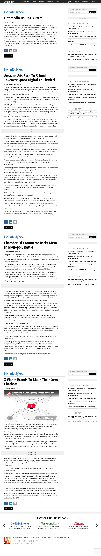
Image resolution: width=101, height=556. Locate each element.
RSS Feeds (43, 537)
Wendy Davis (10, 251)
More (57, 2)
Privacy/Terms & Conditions (61, 537)
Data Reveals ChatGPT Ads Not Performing (81, 45)
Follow (93, 2)
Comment (8, 56)
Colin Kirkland (10, 388)
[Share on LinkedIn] (10, 50)
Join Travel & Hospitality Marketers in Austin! (82, 59)
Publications (25, 2)
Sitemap (50, 537)
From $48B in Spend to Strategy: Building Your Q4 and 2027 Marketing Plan (82, 55)
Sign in (69, 2)
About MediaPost (17, 537)
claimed (53, 272)
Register (76, 2)
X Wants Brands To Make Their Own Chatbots (82, 37)
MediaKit (26, 537)
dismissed (49, 264)
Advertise (85, 2)
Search (63, 1)
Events (34, 2)
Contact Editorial (34, 537)
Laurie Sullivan (10, 84)
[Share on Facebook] (6, 50)
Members (50, 2)
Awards (41, 2)
